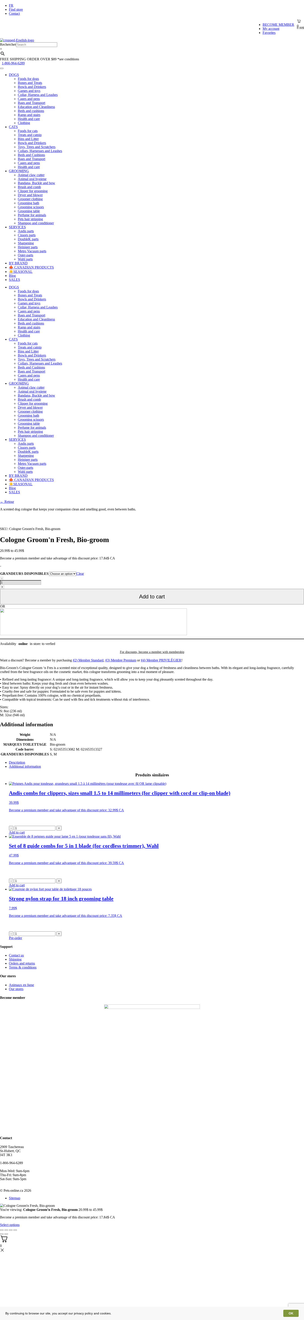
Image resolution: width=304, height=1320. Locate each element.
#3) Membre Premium (120, 660)
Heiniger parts (28, 247)
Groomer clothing (30, 199)
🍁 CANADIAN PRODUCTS (31, 267)
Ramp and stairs (29, 115)
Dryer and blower (30, 195)
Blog (12, 275)
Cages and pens (29, 99)
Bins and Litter (28, 139)
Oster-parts (25, 255)
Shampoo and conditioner (36, 223)
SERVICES (17, 227)
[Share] (6, 1230)
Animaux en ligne (21, 985)
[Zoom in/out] (15, 1230)
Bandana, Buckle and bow (36, 183)
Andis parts (26, 231)
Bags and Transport (31, 103)
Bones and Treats (30, 83)
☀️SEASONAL (20, 271)
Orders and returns (22, 963)
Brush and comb (29, 187)
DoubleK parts (28, 239)
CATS (13, 127)
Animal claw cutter (31, 175)
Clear (80, 573)
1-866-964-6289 (13, 63)
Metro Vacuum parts (32, 251)
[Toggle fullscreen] (10, 1230)
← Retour (7, 502)
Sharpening (26, 243)
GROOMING (19, 171)
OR (2, 606)
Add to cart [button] (17, 832)
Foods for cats (28, 131)
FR (11, 5)
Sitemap (14, 1198)
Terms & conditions (22, 967)
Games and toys (29, 91)
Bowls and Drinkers (32, 87)
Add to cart (152, 597)
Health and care (29, 119)
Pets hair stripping (30, 219)
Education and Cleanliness (36, 107)
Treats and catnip (30, 135)
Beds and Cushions (31, 155)
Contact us (16, 955)
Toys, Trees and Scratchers (36, 147)
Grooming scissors (31, 207)
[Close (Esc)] (2, 1230)
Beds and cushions (31, 111)
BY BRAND (18, 263)
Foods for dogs (28, 79)
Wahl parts (25, 259)
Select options (10, 1225)
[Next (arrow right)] (6, 1234)
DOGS (14, 75)
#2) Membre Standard (88, 660)
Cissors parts (27, 235)
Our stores (16, 989)
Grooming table (29, 211)
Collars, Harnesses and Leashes (40, 151)
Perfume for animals (32, 215)
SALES (14, 280)
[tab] (156, 763)
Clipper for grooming (33, 191)
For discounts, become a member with (152, 652)
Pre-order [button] (15, 938)
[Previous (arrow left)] (2, 1234)
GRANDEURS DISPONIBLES (24, 573)
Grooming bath (28, 203)
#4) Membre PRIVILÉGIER (161, 660)
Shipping (15, 959)
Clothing (24, 123)
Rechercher (8, 44)
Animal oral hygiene (32, 179)
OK (291, 1313)
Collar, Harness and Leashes (38, 95)
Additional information (25, 766)
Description (17, 762)
